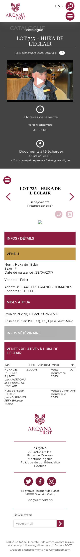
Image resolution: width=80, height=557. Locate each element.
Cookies (40, 466)
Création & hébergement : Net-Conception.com (40, 549)
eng (59, 6)
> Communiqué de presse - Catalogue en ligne (40, 160)
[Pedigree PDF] (69, 214)
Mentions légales (40, 459)
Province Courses (40, 455)
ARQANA (40, 448)
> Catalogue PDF (40, 155)
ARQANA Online (40, 451)
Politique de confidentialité (40, 462)
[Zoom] (58, 214)
